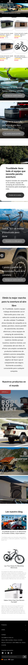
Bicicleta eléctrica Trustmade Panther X (20, 56)
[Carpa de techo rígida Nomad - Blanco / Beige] (21, 23)
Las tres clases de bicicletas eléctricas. (14, 567)
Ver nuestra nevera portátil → (13, 133)
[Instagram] (11, 653)
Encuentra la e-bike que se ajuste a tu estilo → (14, 241)
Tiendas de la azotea (15, 195)
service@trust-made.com (7, 637)
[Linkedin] (2, 653)
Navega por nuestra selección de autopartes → (14, 280)
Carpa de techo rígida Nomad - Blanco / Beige (21, 34)
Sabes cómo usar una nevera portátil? (14, 601)
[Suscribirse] (25, 656)
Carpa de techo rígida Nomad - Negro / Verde (6, 34)
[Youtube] (8, 653)
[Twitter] (5, 653)
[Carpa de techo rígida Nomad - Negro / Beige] (7, 46)
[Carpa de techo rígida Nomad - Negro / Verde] (7, 23)
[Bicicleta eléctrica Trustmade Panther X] (21, 46)
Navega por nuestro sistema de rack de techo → (13, 96)
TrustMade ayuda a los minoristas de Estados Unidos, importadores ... (14, 532)
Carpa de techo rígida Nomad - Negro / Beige (6, 56)
